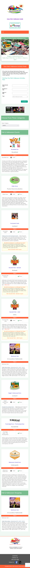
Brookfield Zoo (14, 149)
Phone (20, 194)
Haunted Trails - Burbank (15, 267)
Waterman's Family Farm (15, 462)
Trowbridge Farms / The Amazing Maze (14, 424)
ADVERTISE (15, 555)
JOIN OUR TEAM (15, 559)
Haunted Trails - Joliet (14, 312)
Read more (7, 284)
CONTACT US (15, 557)
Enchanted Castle (14, 223)
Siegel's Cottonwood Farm (14, 393)
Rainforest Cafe (15, 356)
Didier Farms (15, 186)
